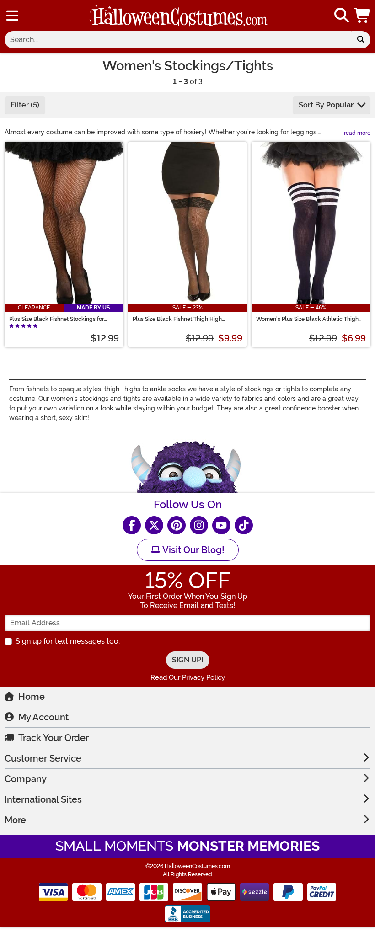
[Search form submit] (360, 39)
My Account (43, 717)
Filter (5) (25, 105)
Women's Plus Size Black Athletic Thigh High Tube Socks (307, 319)
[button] (362, 16)
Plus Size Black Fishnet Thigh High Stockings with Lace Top (177, 319)
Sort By (326, 105)
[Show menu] (12, 15)
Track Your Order (53, 737)
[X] (154, 525)
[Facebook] (132, 525)
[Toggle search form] (341, 16)
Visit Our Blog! (192, 549)
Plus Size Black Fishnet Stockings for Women (56, 319)
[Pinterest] (176, 525)
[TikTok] (244, 525)
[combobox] (178, 39)
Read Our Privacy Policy (187, 677)
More (15, 820)
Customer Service (43, 758)
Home (31, 696)
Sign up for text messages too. (68, 641)
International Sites (43, 799)
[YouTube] (221, 525)
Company (26, 778)
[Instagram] (199, 525)
